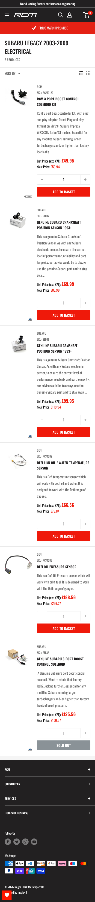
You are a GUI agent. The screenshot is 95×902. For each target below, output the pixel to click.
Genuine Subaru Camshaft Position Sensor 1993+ (57, 348)
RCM (39, 86)
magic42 (22, 892)
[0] (86, 15)
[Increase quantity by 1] (85, 179)
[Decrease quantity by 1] (42, 179)
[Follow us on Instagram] (25, 841)
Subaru (41, 210)
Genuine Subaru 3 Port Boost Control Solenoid (60, 661)
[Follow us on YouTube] (34, 841)
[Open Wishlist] (7, 895)
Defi (39, 450)
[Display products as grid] (88, 73)
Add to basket (64, 191)
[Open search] (60, 14)
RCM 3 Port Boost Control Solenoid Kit (58, 101)
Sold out (63, 745)
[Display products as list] (81, 73)
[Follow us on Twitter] (16, 841)
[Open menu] (7, 15)
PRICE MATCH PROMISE (53, 27)
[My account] (69, 14)
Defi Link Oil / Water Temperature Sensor (63, 465)
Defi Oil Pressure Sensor (57, 566)
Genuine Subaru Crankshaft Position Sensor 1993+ (59, 225)
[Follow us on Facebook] (8, 841)
